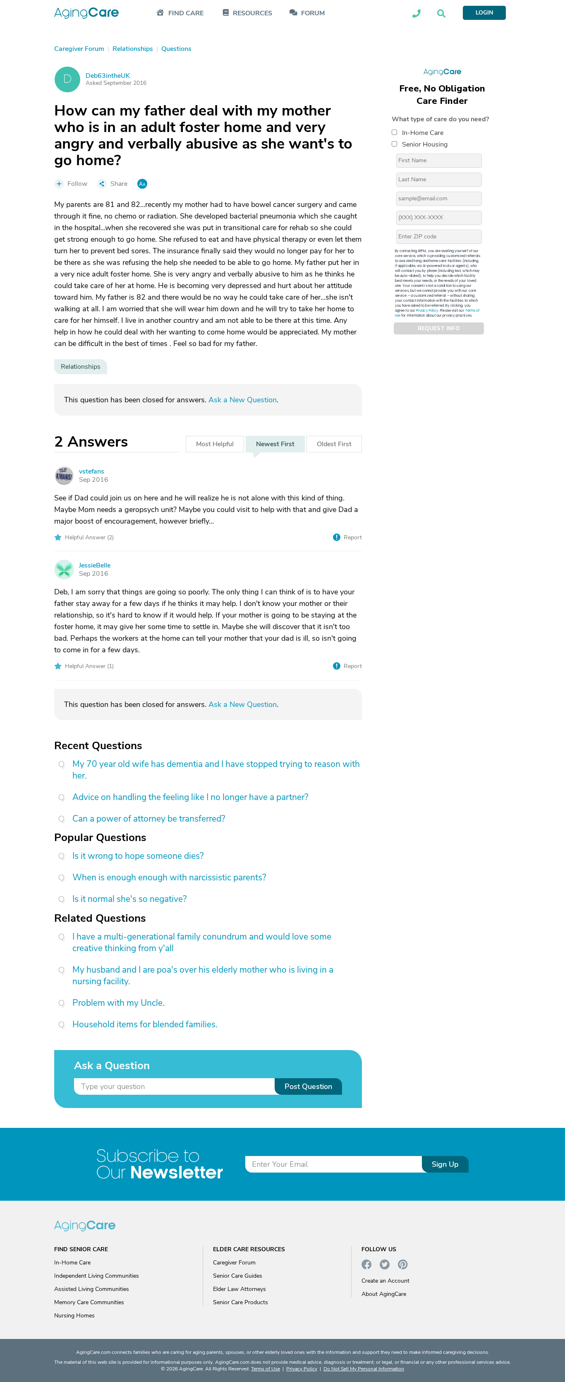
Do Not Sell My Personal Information (363, 1368)
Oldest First (334, 444)
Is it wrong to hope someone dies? (137, 856)
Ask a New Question (242, 400)
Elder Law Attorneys (239, 1289)
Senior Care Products (240, 1302)
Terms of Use (265, 1368)
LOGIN (484, 13)
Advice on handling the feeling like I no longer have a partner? (190, 797)
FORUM (313, 13)
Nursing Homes (74, 1316)
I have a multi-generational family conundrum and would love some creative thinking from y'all (201, 942)
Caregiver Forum (234, 1263)
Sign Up (445, 1164)
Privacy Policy (427, 310)
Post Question (308, 1086)
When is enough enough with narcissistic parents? (169, 877)
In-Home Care (422, 132)
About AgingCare (384, 1294)
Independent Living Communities (96, 1276)
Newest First (275, 444)
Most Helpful (215, 444)
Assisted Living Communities (91, 1289)
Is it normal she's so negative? (129, 899)
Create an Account (385, 1281)
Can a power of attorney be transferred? (148, 818)
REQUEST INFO (439, 328)
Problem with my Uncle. (118, 1003)
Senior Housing (425, 144)
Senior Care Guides (237, 1276)
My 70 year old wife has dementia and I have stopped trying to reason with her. (216, 769)
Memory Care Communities (89, 1302)
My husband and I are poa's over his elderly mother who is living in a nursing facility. (202, 975)
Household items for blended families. (145, 1024)
